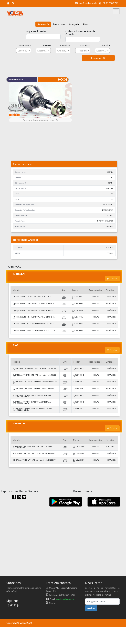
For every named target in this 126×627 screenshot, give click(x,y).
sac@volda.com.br (88, 3)
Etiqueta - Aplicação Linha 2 (25, 210)
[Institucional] (7, 3)
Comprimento (20, 172)
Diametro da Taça (21, 188)
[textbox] (23, 50)
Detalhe (18, 177)
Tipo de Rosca (20, 226)
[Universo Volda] (12, 3)
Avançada (74, 24)
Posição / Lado (20, 221)
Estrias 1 (18, 194)
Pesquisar (96, 58)
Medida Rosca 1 (21, 215)
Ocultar (113, 278)
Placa (85, 24)
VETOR (17, 253)
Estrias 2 (18, 199)
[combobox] (23, 50)
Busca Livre (59, 24)
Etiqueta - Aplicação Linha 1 (25, 205)
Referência (43, 24)
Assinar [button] (91, 608)
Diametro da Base (21, 183)
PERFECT (18, 248)
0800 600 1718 (110, 3)
